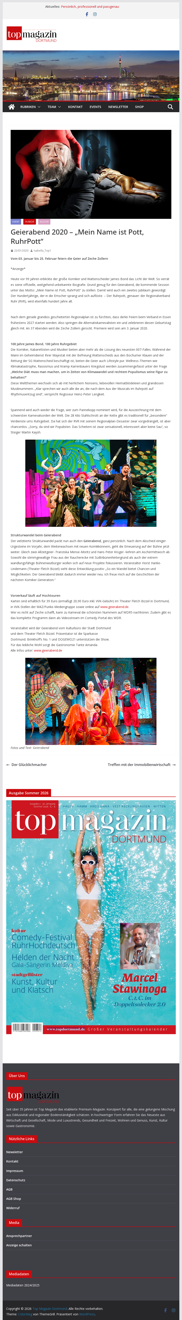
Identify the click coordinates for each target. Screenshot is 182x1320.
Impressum (14, 1171)
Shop (139, 107)
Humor (29, 221)
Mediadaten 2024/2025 (23, 1285)
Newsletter (118, 107)
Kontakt (75, 107)
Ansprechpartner (19, 1236)
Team (52, 107)
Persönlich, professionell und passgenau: (90, 6)
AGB (9, 1189)
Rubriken (28, 107)
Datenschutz (15, 1180)
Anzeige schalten (19, 1245)
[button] (38, 107)
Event (15, 221)
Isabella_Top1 (42, 250)
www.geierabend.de (114, 607)
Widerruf (13, 1208)
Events (95, 107)
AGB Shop (13, 1199)
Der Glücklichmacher (29, 764)
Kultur (44, 221)
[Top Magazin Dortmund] (11, 107)
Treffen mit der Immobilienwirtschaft (139, 764)
